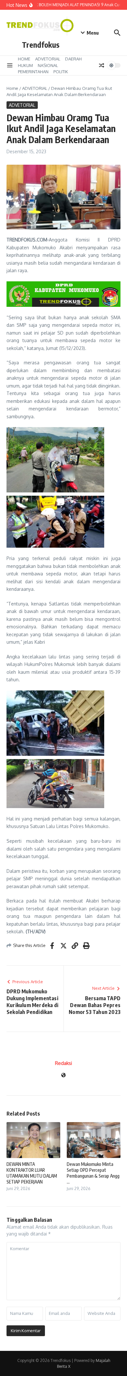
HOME (24, 58)
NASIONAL (48, 65)
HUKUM (25, 65)
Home (12, 88)
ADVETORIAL (47, 58)
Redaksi (63, 1063)
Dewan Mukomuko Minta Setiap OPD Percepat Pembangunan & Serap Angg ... (93, 1173)
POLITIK (60, 71)
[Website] (63, 1075)
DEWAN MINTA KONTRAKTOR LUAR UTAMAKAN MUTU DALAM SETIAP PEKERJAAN (32, 1173)
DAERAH (73, 58)
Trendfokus (41, 44)
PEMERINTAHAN (33, 71)
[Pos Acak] (101, 65)
